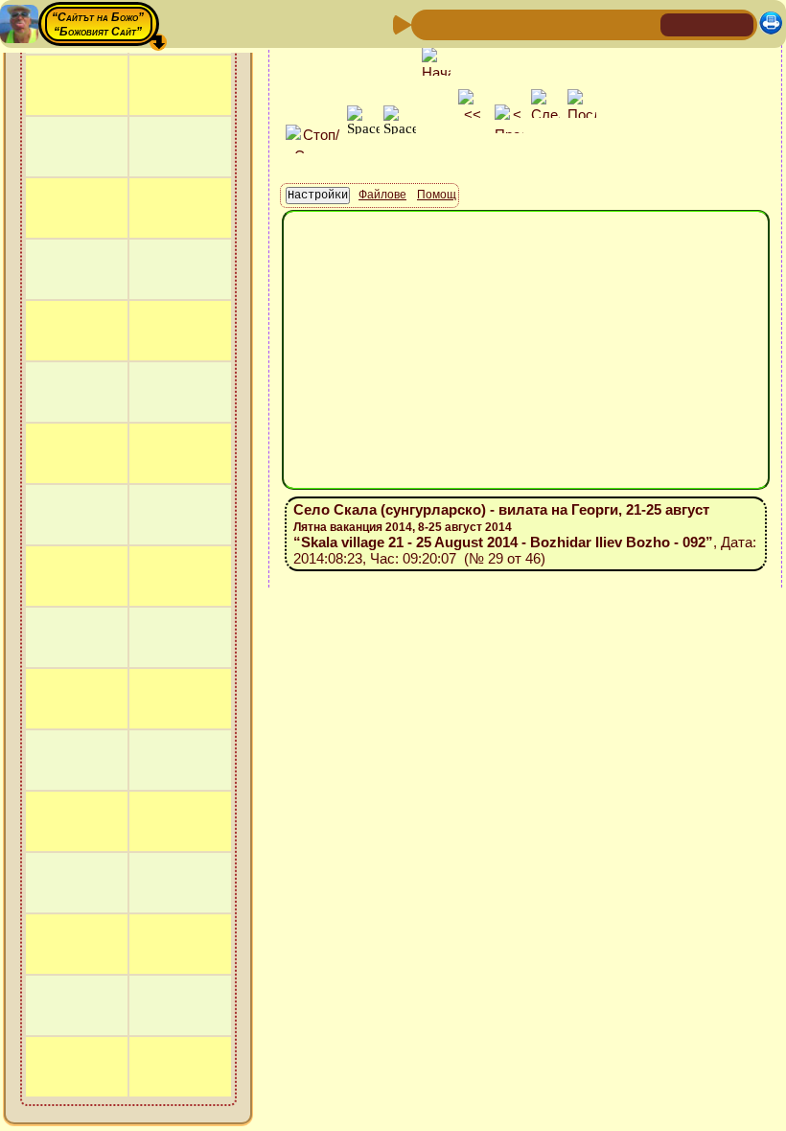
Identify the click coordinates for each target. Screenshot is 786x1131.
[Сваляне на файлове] (612, 23)
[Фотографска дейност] (581, 23)
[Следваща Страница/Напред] (459, 23)
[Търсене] (643, 23)
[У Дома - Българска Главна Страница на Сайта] (707, 23)
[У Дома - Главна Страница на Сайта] (676, 23)
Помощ (436, 194)
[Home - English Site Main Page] (738, 23)
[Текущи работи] (551, 23)
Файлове (382, 194)
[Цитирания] (520, 23)
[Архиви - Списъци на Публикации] (489, 23)
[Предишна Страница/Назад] (428, 23)
